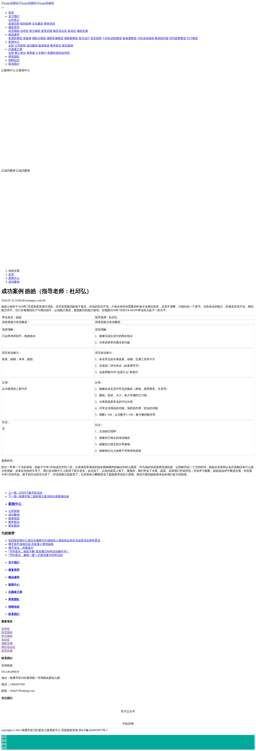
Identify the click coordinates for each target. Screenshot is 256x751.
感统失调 (7, 643)
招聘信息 (14, 606)
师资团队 (14, 599)
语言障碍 (7, 632)
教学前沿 (14, 522)
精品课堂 (14, 577)
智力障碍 (7, 636)
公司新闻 (14, 511)
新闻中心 (14, 278)
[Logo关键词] (128, 3)
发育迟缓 (7, 650)
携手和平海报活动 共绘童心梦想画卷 (31, 544)
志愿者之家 (15, 591)
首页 (11, 12)
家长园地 (14, 525)
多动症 (5, 639)
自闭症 (5, 628)
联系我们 (14, 614)
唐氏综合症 (8, 647)
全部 (11, 45)
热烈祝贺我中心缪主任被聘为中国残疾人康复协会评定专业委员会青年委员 (54, 540)
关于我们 (14, 562)
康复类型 (14, 569)
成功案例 (14, 281)
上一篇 (25, 492)
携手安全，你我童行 (20, 547)
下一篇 (38, 496)
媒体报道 (14, 518)
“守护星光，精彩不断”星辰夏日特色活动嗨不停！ (38, 551)
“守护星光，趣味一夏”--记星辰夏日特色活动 (35, 555)
